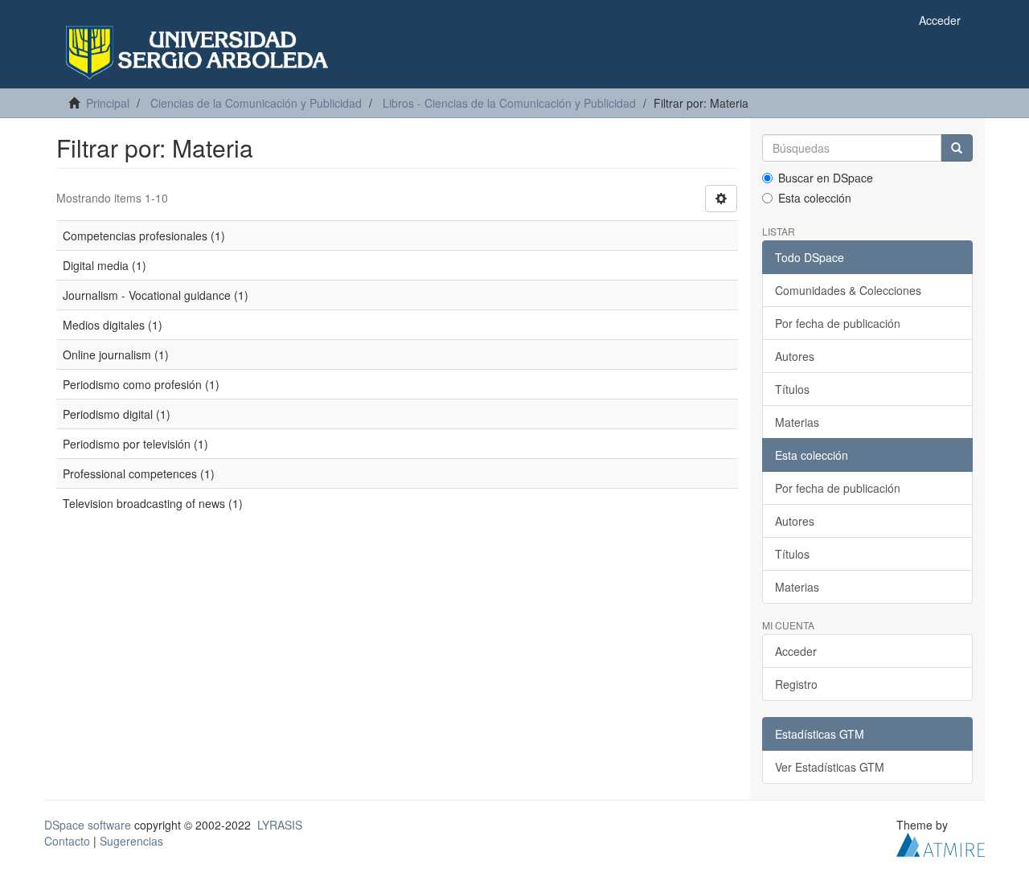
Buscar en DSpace (825, 178)
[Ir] (957, 148)
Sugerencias (131, 841)
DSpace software (87, 825)
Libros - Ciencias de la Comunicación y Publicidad (509, 103)
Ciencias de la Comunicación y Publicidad (256, 103)
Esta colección (814, 198)
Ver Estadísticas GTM (829, 767)
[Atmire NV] (940, 843)
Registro (796, 684)
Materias (797, 422)
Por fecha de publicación (837, 323)
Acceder (796, 651)
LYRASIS (279, 825)
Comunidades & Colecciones (848, 290)
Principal (107, 103)
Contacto (67, 841)
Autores (794, 356)
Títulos (792, 389)
